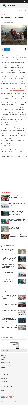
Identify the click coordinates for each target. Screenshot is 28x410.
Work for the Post (4, 381)
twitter (7, 49)
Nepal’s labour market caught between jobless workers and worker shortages (10, 327)
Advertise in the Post (4, 380)
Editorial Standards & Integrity (6, 360)
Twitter (2, 388)
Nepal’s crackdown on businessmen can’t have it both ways (9, 320)
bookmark (25, 49)
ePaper (2, 371)
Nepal (7, 397)
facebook (5, 49)
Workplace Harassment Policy (6, 362)
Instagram (2, 391)
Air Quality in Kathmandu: (22, 11)
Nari (9, 397)
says (17, 83)
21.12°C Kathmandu (24, 10)
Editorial (3, 14)
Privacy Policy (3, 364)
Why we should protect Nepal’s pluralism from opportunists (8, 266)
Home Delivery (3, 369)
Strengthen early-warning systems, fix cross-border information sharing (9, 259)
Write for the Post (4, 376)
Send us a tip (3, 383)
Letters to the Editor (4, 378)
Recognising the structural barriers (17, 90)
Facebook (2, 390)
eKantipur (2, 397)
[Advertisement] (14, 177)
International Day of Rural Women (19, 55)
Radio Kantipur (11, 397)
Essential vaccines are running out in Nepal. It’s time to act (8, 281)
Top (26, 405)
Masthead (2, 359)
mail (9, 49)
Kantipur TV (14, 397)
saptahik (4, 397)
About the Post (3, 357)
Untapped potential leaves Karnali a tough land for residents (9, 297)
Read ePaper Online (5, 350)
